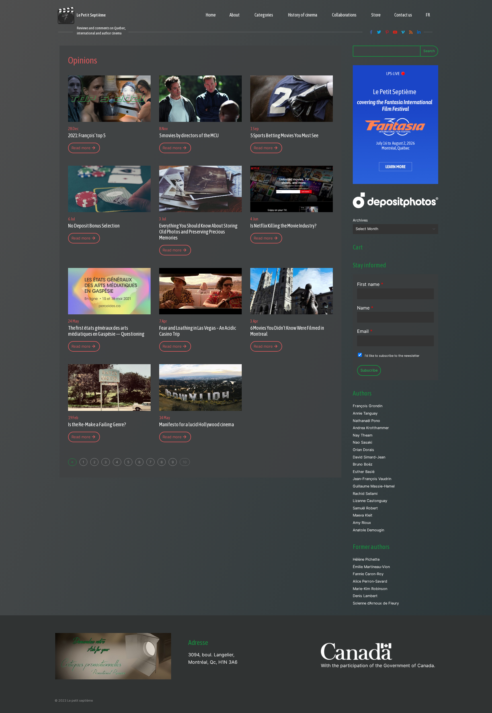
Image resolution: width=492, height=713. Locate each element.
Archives (360, 220)
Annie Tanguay (365, 413)
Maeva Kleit (362, 515)
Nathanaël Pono (366, 421)
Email (364, 331)
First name (370, 284)
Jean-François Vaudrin (372, 479)
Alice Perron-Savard (370, 581)
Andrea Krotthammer (371, 428)
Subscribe (369, 370)
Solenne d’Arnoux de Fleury (376, 603)
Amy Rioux (362, 523)
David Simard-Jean (369, 457)
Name (365, 308)
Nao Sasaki (362, 442)
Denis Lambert (365, 596)
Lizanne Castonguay (370, 501)
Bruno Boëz (362, 464)
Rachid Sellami (365, 493)
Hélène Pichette (366, 559)
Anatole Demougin (368, 530)
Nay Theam (362, 435)
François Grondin (367, 406)
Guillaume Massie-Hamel (374, 486)
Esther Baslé (363, 472)
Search (429, 51)
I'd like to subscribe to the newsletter (392, 356)
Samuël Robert (365, 508)
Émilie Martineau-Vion (371, 567)
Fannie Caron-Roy (368, 574)
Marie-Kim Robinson (370, 589)
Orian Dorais (363, 450)
